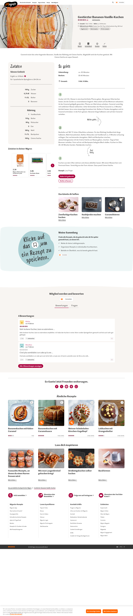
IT (124, 547)
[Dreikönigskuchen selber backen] (81, 465)
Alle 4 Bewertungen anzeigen (31, 366)
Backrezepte (94, 29)
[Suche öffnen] (113, 2)
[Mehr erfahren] (68, 217)
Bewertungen (61, 305)
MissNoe (28, 345)
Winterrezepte (105, 29)
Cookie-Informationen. (16, 614)
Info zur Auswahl (25, 76)
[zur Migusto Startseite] (11, 3)
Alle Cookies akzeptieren (110, 611)
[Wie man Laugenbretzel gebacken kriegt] (51, 465)
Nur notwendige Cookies (93, 611)
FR (121, 547)
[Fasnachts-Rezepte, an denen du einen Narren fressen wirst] (21, 465)
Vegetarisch (84, 29)
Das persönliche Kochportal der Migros (19, 488)
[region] (66, 611)
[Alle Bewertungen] (82, 20)
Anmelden (121, 2)
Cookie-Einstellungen (76, 529)
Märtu (27, 321)
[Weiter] (52, 165)
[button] (22, 322)
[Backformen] (111, 465)
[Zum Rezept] (21, 418)
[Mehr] (111, 338)
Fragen (74, 305)
